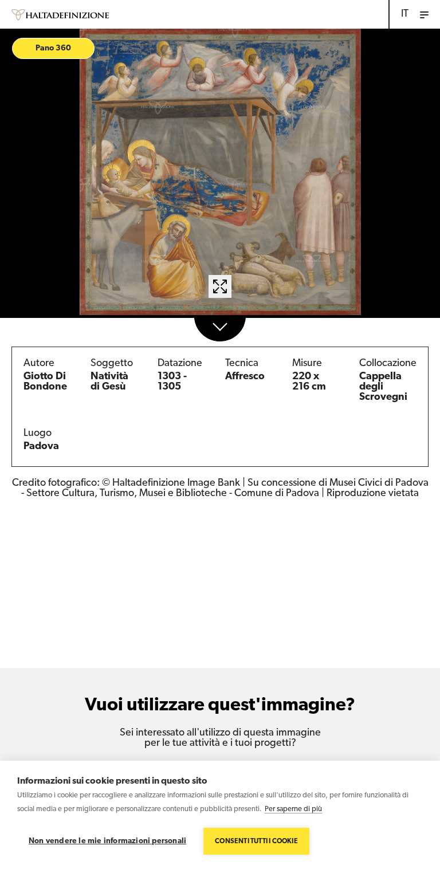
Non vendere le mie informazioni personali (107, 841)
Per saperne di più (293, 809)
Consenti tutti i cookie (256, 841)
